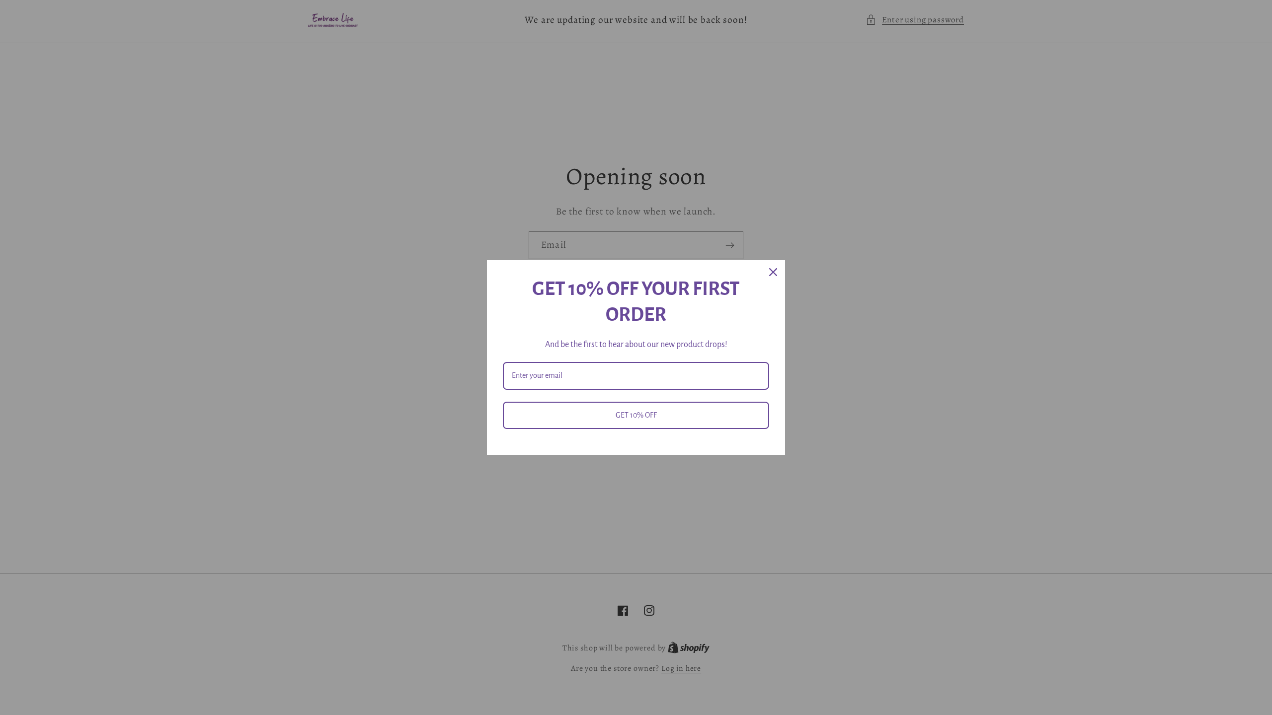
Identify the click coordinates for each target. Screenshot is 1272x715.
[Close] (773, 272)
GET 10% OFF (636, 415)
